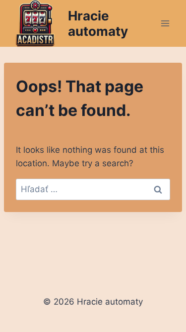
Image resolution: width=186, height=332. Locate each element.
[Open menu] (165, 23)
